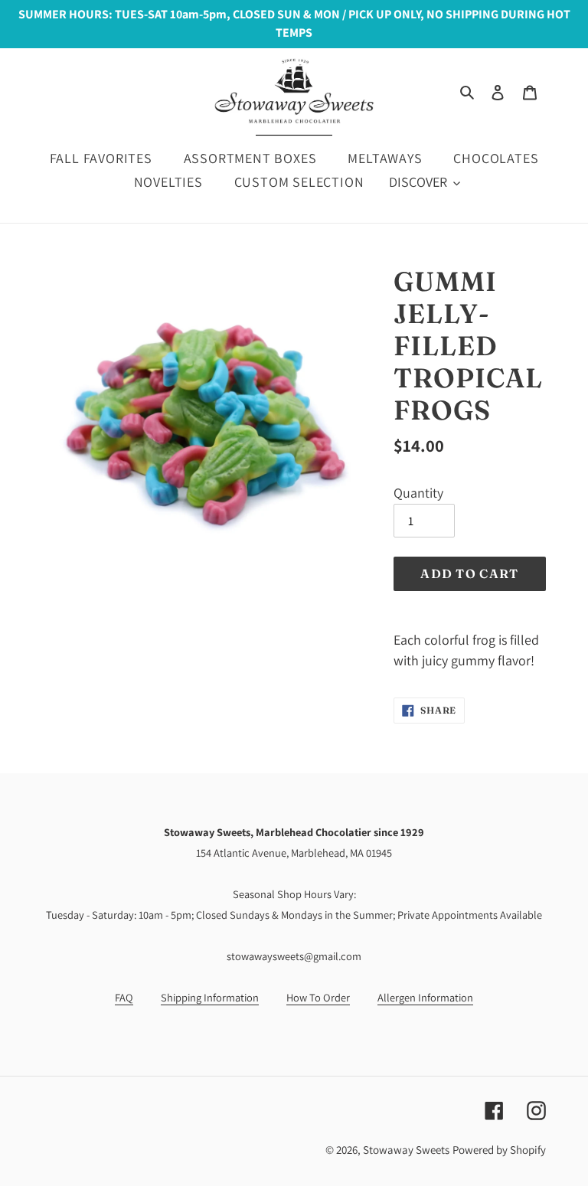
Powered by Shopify (499, 1149)
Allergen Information (425, 997)
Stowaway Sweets (406, 1149)
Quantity (418, 493)
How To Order (318, 997)
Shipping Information (210, 997)
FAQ (124, 997)
